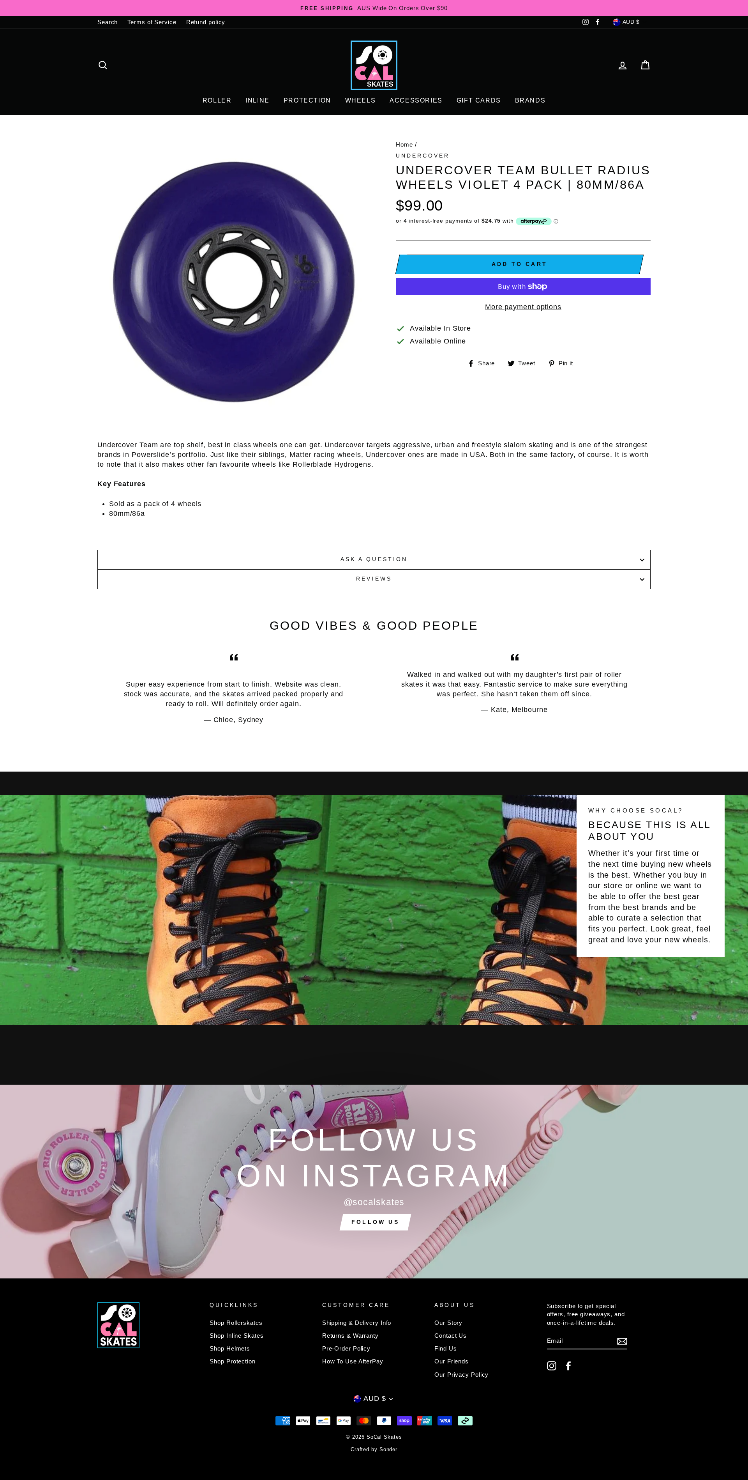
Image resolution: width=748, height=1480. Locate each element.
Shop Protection (233, 1361)
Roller (217, 100)
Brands (530, 100)
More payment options (523, 307)
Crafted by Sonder (374, 1449)
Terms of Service (151, 22)
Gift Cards (479, 100)
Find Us (445, 1348)
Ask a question (374, 559)
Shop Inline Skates (236, 1335)
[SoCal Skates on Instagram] (551, 1365)
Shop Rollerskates (236, 1322)
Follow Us (375, 1222)
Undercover (423, 156)
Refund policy (206, 22)
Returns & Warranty (350, 1335)
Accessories (416, 100)
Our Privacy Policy (461, 1374)
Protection (307, 100)
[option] (374, 8)
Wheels (360, 100)
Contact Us (450, 1335)
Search (107, 22)
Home (404, 144)
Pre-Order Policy (346, 1348)
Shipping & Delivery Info (357, 1322)
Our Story (448, 1322)
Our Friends (451, 1361)
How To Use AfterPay (352, 1361)
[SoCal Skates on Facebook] (568, 1365)
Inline (257, 100)
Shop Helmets (230, 1348)
